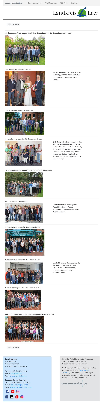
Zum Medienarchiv (34, 3)
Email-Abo (74, 3)
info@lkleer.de (16, 373)
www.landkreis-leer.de (18, 376)
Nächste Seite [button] (13, 24)
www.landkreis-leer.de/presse (21, 387)
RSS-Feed (63, 3)
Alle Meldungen (51, 3)
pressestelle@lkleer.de (19, 385)
